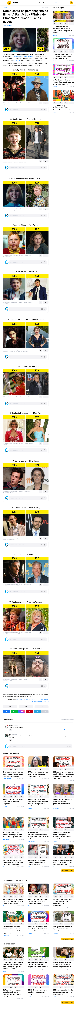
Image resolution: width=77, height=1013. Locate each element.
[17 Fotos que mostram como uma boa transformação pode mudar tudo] (38, 762)
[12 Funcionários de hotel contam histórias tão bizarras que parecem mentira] (63, 70)
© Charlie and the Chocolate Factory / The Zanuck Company (15, 102)
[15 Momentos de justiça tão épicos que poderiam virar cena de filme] (63, 980)
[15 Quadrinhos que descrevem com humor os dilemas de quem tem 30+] (63, 96)
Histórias (55, 60)
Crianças (30, 808)
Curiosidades (56, 808)
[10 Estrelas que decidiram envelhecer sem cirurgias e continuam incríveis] (38, 889)
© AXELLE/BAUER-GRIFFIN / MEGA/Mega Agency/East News (15, 351)
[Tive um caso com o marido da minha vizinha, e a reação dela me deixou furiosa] (13, 762)
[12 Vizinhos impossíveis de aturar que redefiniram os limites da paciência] (63, 44)
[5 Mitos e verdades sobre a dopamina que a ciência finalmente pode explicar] (63, 952)
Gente (54, 112)
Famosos (5, 7)
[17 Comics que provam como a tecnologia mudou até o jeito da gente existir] (13, 823)
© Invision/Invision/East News (9, 539)
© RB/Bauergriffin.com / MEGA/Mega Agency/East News (14, 162)
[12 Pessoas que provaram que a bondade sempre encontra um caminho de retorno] (13, 980)
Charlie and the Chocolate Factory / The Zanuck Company (32, 699)
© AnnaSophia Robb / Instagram (9, 210)
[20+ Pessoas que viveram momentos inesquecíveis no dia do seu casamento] (13, 850)
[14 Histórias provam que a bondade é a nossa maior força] (38, 980)
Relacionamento (7, 778)
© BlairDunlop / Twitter (7, 680)
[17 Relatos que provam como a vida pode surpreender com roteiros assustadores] (63, 823)
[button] (10, 706)
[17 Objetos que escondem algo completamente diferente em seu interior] (63, 917)
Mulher (29, 969)
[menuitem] (30, 2)
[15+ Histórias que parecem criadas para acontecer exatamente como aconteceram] (63, 889)
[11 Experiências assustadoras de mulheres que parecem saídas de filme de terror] (38, 823)
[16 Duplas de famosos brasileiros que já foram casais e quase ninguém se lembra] (63, 16)
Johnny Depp (16, 60)
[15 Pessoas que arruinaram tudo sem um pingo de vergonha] (13, 790)
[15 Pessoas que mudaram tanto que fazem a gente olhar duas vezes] (38, 850)
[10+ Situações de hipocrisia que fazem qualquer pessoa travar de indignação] (13, 889)
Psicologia (5, 905)
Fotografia (30, 866)
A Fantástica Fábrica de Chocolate (23, 56)
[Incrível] (13, 3)
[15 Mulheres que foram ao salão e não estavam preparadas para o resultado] (38, 952)
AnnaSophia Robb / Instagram (40, 701)
